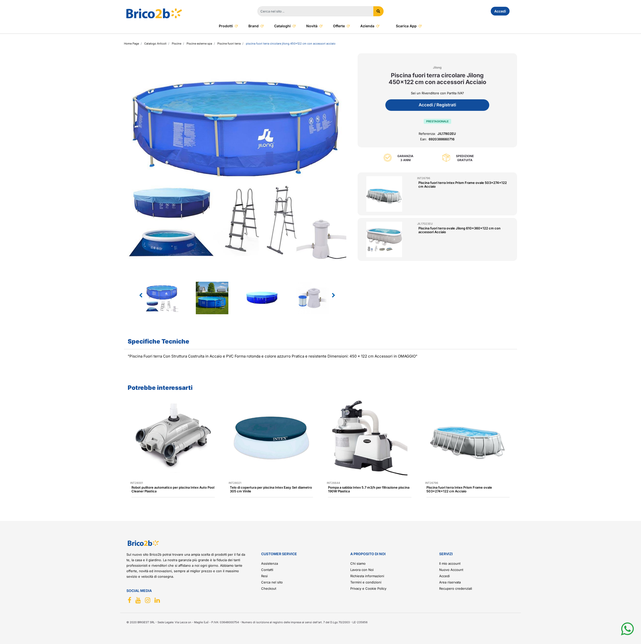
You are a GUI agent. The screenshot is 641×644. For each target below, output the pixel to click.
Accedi (444, 576)
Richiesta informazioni (367, 576)
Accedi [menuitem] (500, 11)
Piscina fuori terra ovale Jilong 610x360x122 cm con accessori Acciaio (459, 230)
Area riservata (450, 582)
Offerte (339, 26)
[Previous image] (140, 295)
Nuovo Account (451, 570)
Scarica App (406, 26)
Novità (311, 26)
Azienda (367, 26)
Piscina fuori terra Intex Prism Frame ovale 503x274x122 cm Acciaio (462, 184)
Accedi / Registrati (437, 104)
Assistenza (269, 563)
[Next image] (333, 295)
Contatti (267, 570)
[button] (378, 11)
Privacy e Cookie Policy (368, 588)
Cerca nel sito (272, 582)
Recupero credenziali (455, 588)
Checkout (268, 588)
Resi (264, 576)
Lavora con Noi (362, 570)
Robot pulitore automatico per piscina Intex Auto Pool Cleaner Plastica (172, 489)
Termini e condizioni (365, 582)
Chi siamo (358, 563)
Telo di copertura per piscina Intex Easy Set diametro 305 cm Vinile (271, 489)
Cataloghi (282, 26)
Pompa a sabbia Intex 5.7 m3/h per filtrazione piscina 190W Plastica (368, 489)
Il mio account (449, 563)
